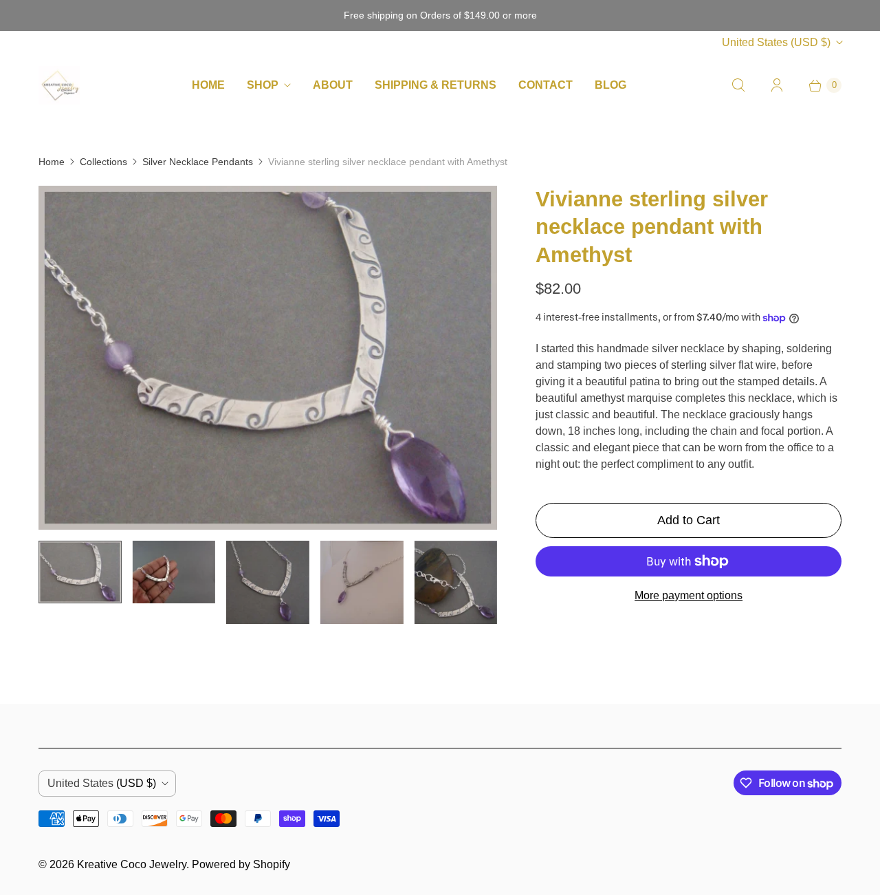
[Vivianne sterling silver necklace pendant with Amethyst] (267, 358)
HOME (208, 85)
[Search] (738, 85)
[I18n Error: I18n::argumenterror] (80, 572)
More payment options (688, 595)
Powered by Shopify (241, 864)
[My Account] (777, 85)
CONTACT (545, 85)
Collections (103, 161)
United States (776, 42)
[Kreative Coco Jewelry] (59, 85)
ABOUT (333, 85)
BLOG (610, 85)
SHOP (262, 85)
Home (51, 161)
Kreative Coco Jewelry (131, 864)
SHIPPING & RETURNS (435, 85)
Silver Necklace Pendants (197, 161)
